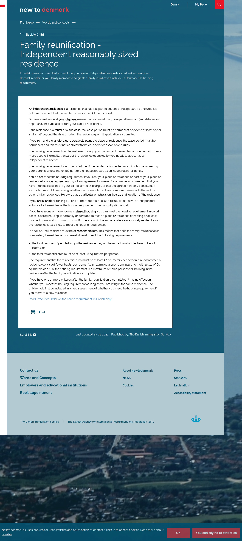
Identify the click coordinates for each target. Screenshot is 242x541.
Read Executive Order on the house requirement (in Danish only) (70, 299)
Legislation (181, 385)
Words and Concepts (38, 378)
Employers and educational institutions (53, 385)
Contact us (29, 370)
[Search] (219, 4)
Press (178, 370)
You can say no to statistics (216, 533)
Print (42, 312)
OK (178, 533)
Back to (35, 34)
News (127, 378)
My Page (201, 4)
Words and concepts (56, 22)
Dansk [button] (175, 4)
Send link (26, 334)
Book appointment (36, 393)
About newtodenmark (138, 370)
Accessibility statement (190, 393)
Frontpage (27, 22)
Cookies (128, 385)
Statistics (180, 378)
